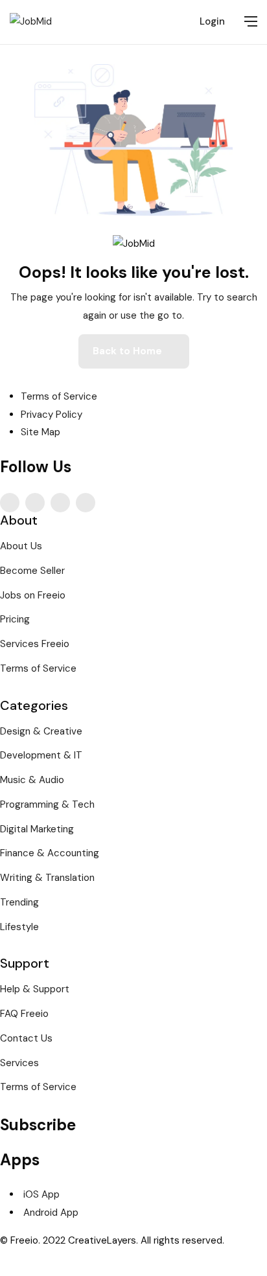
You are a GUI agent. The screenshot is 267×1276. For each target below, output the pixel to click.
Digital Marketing (37, 829)
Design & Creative (41, 731)
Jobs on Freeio (32, 595)
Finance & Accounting (49, 853)
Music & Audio (32, 779)
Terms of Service (38, 668)
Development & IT (41, 755)
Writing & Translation (47, 877)
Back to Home (127, 351)
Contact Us (26, 1038)
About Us (21, 546)
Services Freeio (34, 643)
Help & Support (34, 989)
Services (19, 1062)
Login (212, 21)
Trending (19, 902)
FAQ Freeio (24, 1013)
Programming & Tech (47, 804)
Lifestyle (19, 926)
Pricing (15, 619)
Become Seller (32, 570)
